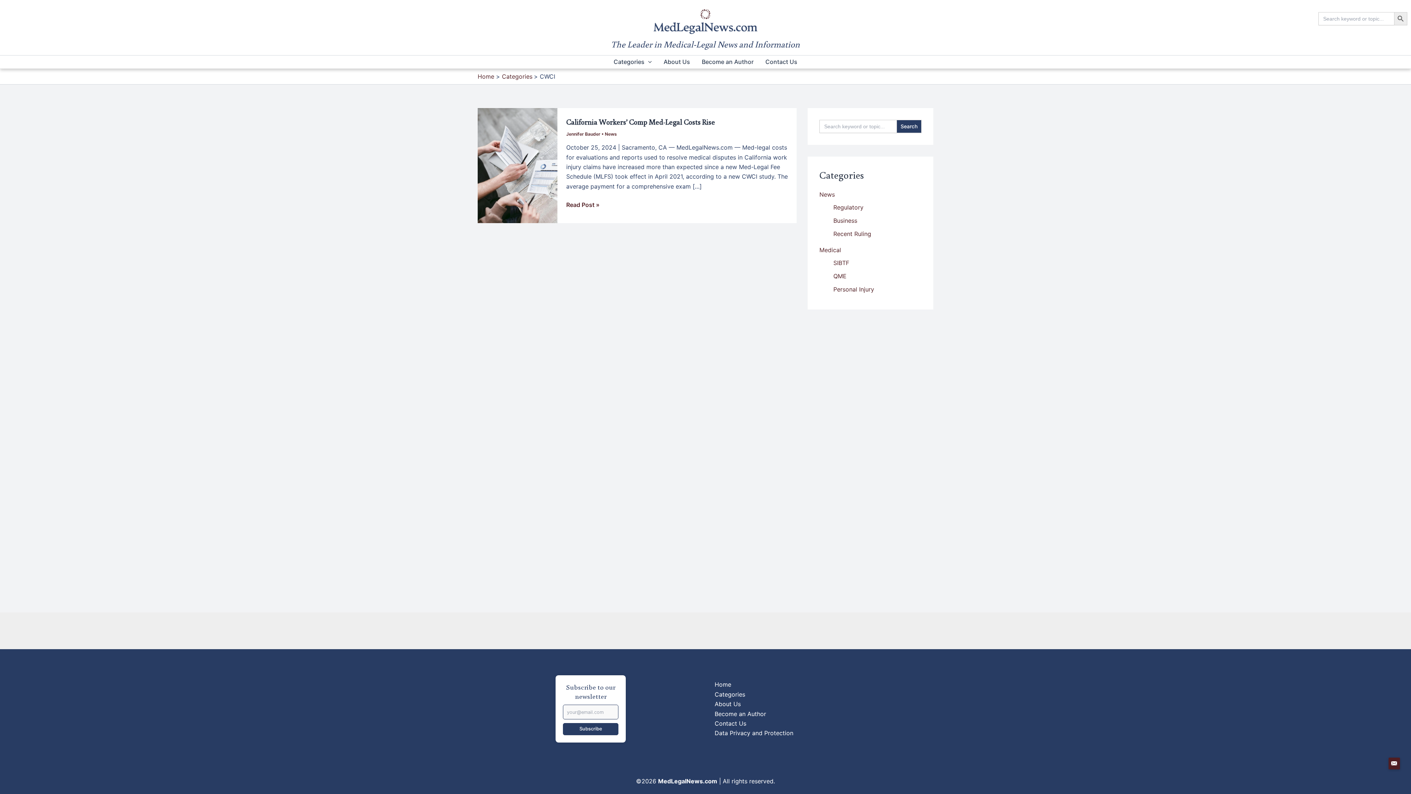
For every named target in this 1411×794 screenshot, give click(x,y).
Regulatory (848, 207)
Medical (830, 250)
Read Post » (583, 205)
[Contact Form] (1394, 763)
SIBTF (841, 263)
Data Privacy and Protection (754, 733)
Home (723, 684)
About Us (677, 61)
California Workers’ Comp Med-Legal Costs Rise (640, 121)
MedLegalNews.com (687, 781)
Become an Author (728, 61)
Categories (629, 61)
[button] (648, 62)
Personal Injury (853, 289)
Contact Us (781, 61)
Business (845, 220)
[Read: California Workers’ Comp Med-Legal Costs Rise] (517, 165)
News (611, 134)
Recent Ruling (852, 233)
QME (840, 276)
